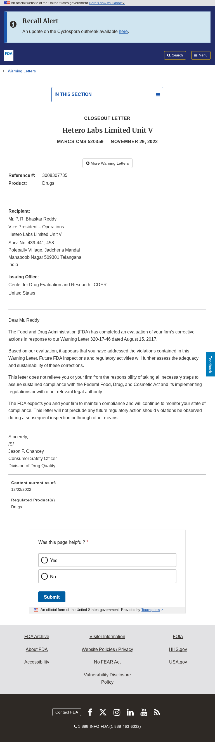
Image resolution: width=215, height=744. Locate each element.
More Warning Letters (109, 163)
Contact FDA (66, 712)
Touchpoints (150, 610)
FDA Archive (36, 636)
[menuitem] (107, 488)
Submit (52, 596)
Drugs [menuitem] (16, 506)
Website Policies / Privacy (107, 649)
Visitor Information (107, 636)
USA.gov (178, 662)
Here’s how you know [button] (105, 3)
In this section (73, 94)
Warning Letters (22, 71)
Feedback (210, 364)
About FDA (37, 649)
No (53, 576)
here (123, 31)
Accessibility (36, 662)
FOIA (178, 636)
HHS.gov (178, 649)
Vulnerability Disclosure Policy (107, 678)
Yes (53, 560)
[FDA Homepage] (8, 55)
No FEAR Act (107, 662)
